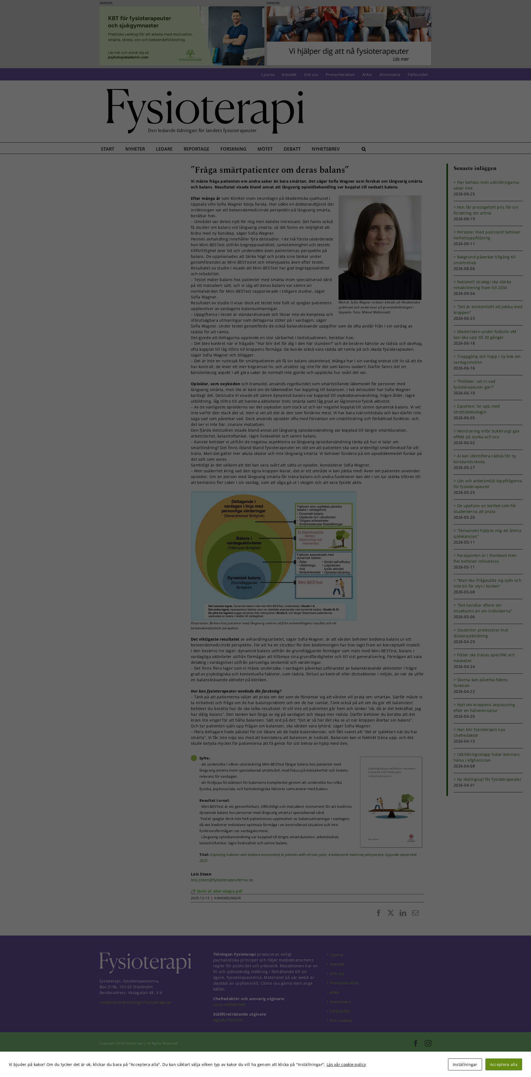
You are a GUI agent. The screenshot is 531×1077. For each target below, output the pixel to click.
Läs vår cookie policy (346, 1064)
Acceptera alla (503, 1064)
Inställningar (465, 1064)
